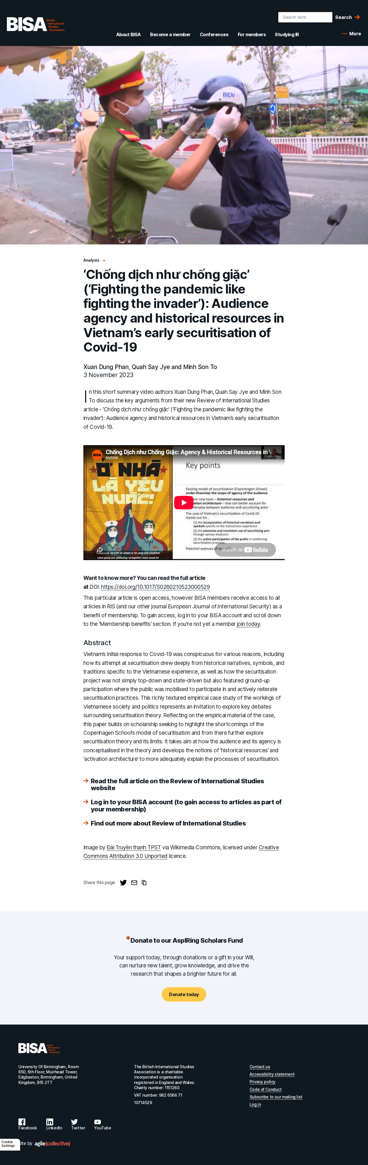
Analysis (91, 260)
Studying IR (287, 34)
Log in (255, 1104)
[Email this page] (134, 882)
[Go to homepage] (39, 1048)
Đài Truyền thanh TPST (134, 847)
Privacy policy (262, 1081)
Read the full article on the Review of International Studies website (177, 784)
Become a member (170, 34)
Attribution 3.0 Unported (138, 856)
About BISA (128, 34)
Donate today (184, 994)
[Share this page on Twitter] (123, 882)
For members (252, 34)
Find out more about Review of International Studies (168, 823)
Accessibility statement (272, 1074)
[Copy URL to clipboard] (144, 882)
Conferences (214, 34)
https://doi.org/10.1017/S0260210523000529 (155, 587)
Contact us (260, 1066)
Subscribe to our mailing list (276, 1096)
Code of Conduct (266, 1089)
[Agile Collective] (52, 1144)
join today (248, 624)
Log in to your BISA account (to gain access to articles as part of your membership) (186, 805)
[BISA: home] (35, 24)
